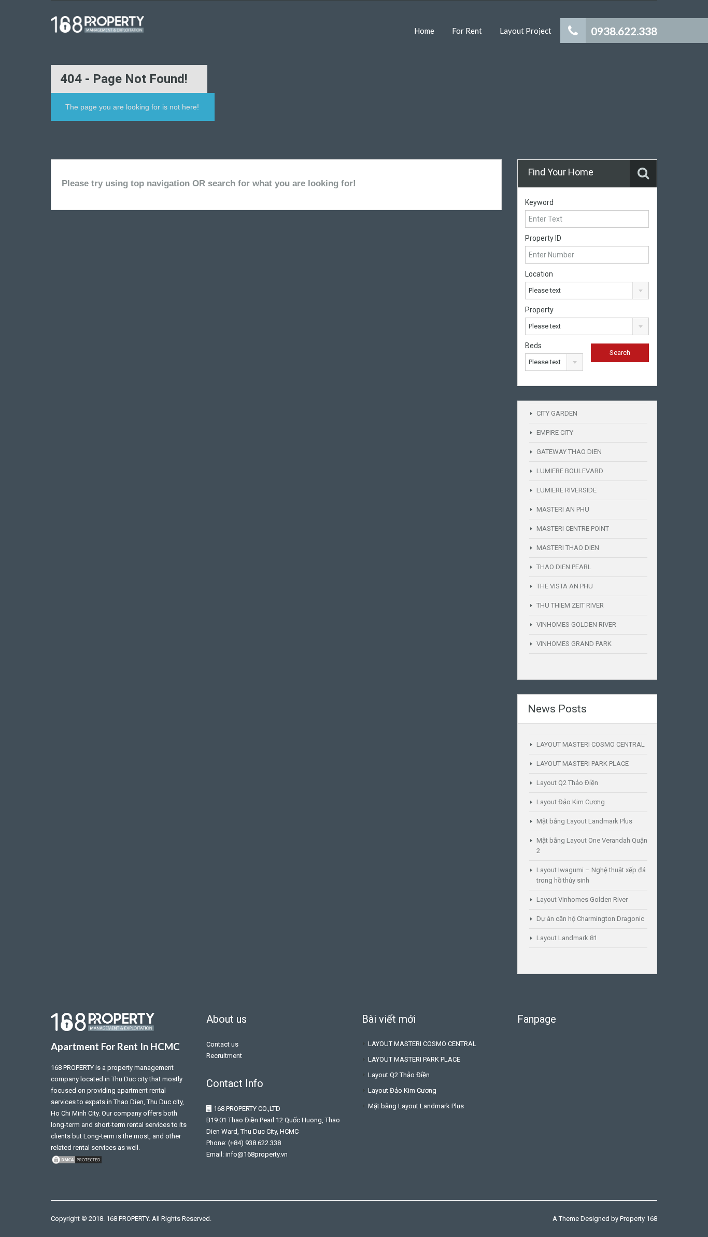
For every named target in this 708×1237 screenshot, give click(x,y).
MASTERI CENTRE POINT (572, 528)
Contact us (222, 1044)
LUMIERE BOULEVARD (569, 471)
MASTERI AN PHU (562, 509)
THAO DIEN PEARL (563, 567)
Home (424, 30)
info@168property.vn (256, 1154)
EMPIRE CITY (554, 432)
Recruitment (224, 1056)
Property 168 (638, 1218)
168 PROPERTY (72, 1067)
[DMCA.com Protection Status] (77, 1159)
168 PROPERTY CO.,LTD (247, 1108)
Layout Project (525, 30)
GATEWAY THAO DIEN (569, 452)
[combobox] (587, 290)
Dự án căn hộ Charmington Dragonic (590, 919)
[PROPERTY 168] (97, 29)
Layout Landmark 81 (566, 938)
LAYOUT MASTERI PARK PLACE (582, 763)
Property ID (543, 238)
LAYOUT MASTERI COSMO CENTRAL (590, 744)
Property (539, 310)
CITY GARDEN (556, 413)
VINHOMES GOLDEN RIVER (576, 624)
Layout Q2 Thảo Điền (567, 783)
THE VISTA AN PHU (564, 586)
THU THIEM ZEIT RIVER (570, 605)
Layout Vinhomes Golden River (582, 899)
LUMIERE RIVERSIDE (566, 490)
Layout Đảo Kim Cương (570, 802)
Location (539, 274)
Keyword (539, 202)
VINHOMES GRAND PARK (574, 644)
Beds (533, 345)
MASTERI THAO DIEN (567, 548)
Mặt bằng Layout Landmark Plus (584, 821)
